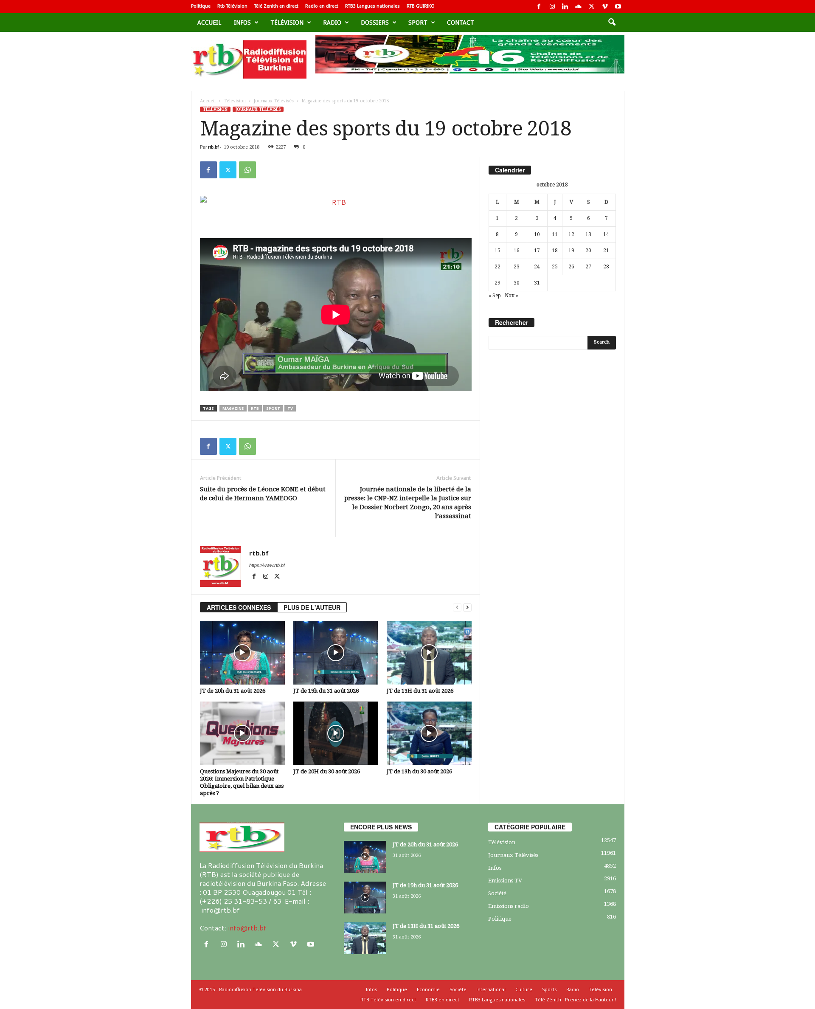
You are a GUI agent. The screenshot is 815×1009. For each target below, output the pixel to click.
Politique (201, 6)
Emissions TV (505, 880)
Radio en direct (321, 6)
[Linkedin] (565, 6)
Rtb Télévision (232, 6)
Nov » (511, 296)
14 (606, 234)
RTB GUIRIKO (421, 6)
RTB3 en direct (442, 999)
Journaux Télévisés (274, 101)
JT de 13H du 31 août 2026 (420, 691)
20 (588, 251)
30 (517, 283)
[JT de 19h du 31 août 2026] (335, 653)
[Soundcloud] (578, 6)
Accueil (209, 22)
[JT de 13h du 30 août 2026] (429, 733)
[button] (611, 22)
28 (606, 267)
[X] (592, 6)
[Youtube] (618, 6)
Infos (242, 22)
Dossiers (375, 22)
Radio (332, 22)
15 (497, 251)
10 (537, 234)
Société (497, 893)
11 (555, 234)
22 (497, 267)
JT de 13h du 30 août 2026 (419, 771)
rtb (255, 408)
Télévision (287, 22)
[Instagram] (552, 6)
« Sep (495, 296)
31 (537, 283)
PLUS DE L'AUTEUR (312, 607)
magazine (233, 408)
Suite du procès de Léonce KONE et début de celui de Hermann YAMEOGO (263, 493)
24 (537, 267)
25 (555, 267)
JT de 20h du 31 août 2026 (232, 691)
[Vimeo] (605, 6)
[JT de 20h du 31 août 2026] (242, 653)
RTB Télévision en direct (388, 999)
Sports (549, 989)
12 (571, 234)
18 (555, 251)
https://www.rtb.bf (267, 565)
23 (517, 267)
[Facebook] (539, 6)
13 (588, 234)
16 (517, 251)
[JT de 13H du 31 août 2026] (429, 653)
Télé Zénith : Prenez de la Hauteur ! (575, 999)
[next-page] (467, 607)
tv (290, 408)
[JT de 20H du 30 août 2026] (335, 733)
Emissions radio (508, 906)
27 (588, 267)
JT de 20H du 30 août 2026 (326, 771)
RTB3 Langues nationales (372, 6)
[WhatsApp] (247, 169)
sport (417, 22)
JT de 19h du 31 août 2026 (326, 691)
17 (537, 251)
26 (571, 267)
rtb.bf (213, 147)
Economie (428, 989)
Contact (460, 22)
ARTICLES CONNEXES (239, 607)
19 (571, 251)
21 (606, 251)
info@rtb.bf (247, 928)
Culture (523, 989)
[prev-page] (457, 607)
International (491, 989)
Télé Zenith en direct (276, 6)
